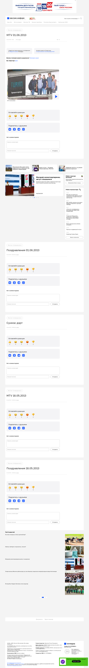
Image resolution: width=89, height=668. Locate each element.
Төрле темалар (48, 619)
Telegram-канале (13, 51)
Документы (39, 619)
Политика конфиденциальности (14, 665)
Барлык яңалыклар (74, 237)
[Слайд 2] (32, 197)
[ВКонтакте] (9, 129)
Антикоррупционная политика (14, 662)
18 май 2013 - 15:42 (10, 400)
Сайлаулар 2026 (63, 22)
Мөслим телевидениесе (15, 30)
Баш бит (9, 22)
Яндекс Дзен (76, 661)
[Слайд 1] (30, 197)
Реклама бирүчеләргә (50, 22)
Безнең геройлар (37, 22)
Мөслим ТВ (26, 22)
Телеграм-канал (34, 58)
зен (17, 60)
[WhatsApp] (23, 129)
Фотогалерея (18, 22)
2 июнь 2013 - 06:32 (10, 39)
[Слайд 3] (34, 197)
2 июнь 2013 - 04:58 (10, 327)
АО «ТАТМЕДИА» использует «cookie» (15, 663)
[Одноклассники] (14, 129)
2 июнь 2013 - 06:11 (10, 254)
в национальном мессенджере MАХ (45, 51)
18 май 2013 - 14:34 (10, 472)
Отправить (55, 150)
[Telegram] (19, 129)
